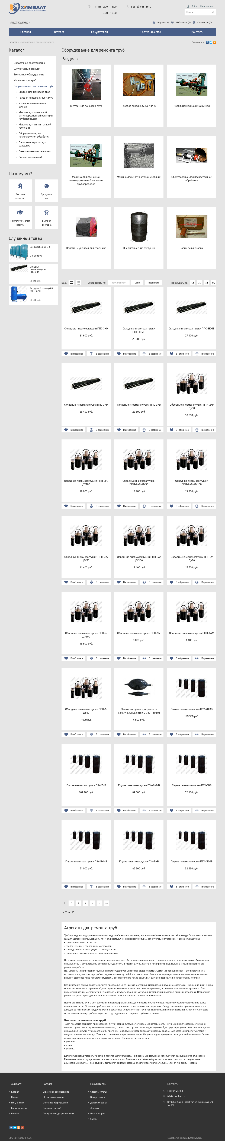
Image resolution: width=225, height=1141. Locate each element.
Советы (93, 1119)
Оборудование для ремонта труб (33, 86)
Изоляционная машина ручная (32, 105)
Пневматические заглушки (34, 151)
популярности (119, 282)
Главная (25, 32)
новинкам (154, 282)
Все (106, 903)
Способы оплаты (98, 1091)
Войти (195, 6)
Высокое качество (20, 196)
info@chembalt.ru (176, 1096)
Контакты (197, 32)
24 (199, 282)
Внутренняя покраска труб (34, 91)
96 (213, 282)
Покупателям (99, 32)
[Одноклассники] (215, 42)
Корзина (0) (163, 22)
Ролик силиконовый (30, 157)
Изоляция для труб (25, 80)
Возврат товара (97, 1097)
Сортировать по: (97, 282)
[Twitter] (211, 42)
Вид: (64, 282)
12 (192, 282)
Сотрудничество (150, 32)
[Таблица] (78, 282)
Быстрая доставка (47, 222)
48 (206, 282)
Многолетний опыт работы (20, 222)
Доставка (94, 1108)
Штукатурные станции (27, 68)
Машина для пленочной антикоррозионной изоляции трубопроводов (36, 115)
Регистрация (206, 6)
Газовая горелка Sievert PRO (36, 97)
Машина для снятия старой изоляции (35, 126)
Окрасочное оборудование (30, 62)
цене (137, 282)
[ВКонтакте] (207, 42)
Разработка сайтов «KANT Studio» (184, 1138)
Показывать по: (179, 282)
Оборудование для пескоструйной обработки (34, 135)
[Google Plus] (22, 1127)
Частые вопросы (98, 1113)
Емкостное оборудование (29, 74)
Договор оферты (98, 1102)
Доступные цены (46, 196)
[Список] (71, 282)
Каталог (59, 32)
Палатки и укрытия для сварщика (32, 144)
